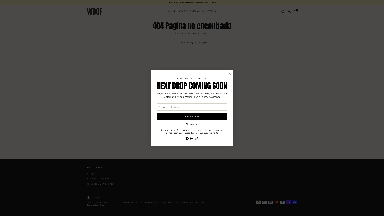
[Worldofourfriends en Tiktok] (197, 139)
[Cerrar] (229, 74)
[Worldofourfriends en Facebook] (187, 139)
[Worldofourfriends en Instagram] (192, 139)
